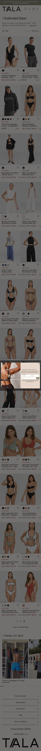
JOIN (38, 378)
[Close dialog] (39, 363)
